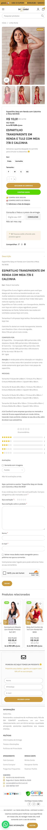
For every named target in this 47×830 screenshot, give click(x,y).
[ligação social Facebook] (18, 244)
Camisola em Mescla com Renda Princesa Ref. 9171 (12, 629)
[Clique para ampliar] (6, 80)
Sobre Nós (7, 714)
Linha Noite (13, 23)
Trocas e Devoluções (11, 744)
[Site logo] (23, 9)
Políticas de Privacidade (12, 748)
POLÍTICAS (7, 735)
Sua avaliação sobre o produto (14, 504)
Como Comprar (9, 765)
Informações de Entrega (12, 740)
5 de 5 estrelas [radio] (25, 500)
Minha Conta (30, 760)
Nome (5, 533)
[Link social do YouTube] (38, 804)
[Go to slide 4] (27, 82)
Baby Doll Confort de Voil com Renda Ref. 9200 (35, 629)
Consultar (33, 217)
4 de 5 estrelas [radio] (23, 500)
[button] (4, 55)
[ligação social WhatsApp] (21, 244)
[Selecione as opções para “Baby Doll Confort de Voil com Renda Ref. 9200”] (28, 622)
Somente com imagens (14, 465)
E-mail (5, 543)
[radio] (9, 161)
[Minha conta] (38, 9)
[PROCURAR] (42, 16)
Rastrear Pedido (31, 769)
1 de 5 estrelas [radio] (18, 500)
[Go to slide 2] (22, 82)
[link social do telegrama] (25, 244)
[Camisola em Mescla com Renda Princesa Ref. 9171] (12, 612)
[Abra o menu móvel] (3, 9)
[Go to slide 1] (19, 82)
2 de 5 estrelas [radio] (20, 500)
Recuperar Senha (31, 765)
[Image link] (12, 793)
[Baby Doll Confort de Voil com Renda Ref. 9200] (35, 612)
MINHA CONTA (30, 756)
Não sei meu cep (13, 221)
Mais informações (16, 825)
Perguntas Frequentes (11, 769)
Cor (7, 157)
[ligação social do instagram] (34, 804)
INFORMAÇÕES (9, 710)
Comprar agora (23, 192)
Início (4, 23)
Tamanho (10, 167)
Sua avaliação (8, 500)
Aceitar (32, 825)
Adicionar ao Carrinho (23, 186)
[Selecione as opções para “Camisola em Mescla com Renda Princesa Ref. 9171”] (5, 622)
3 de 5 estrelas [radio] (21, 500)
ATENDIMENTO (9, 756)
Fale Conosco (8, 760)
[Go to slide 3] (24, 82)
